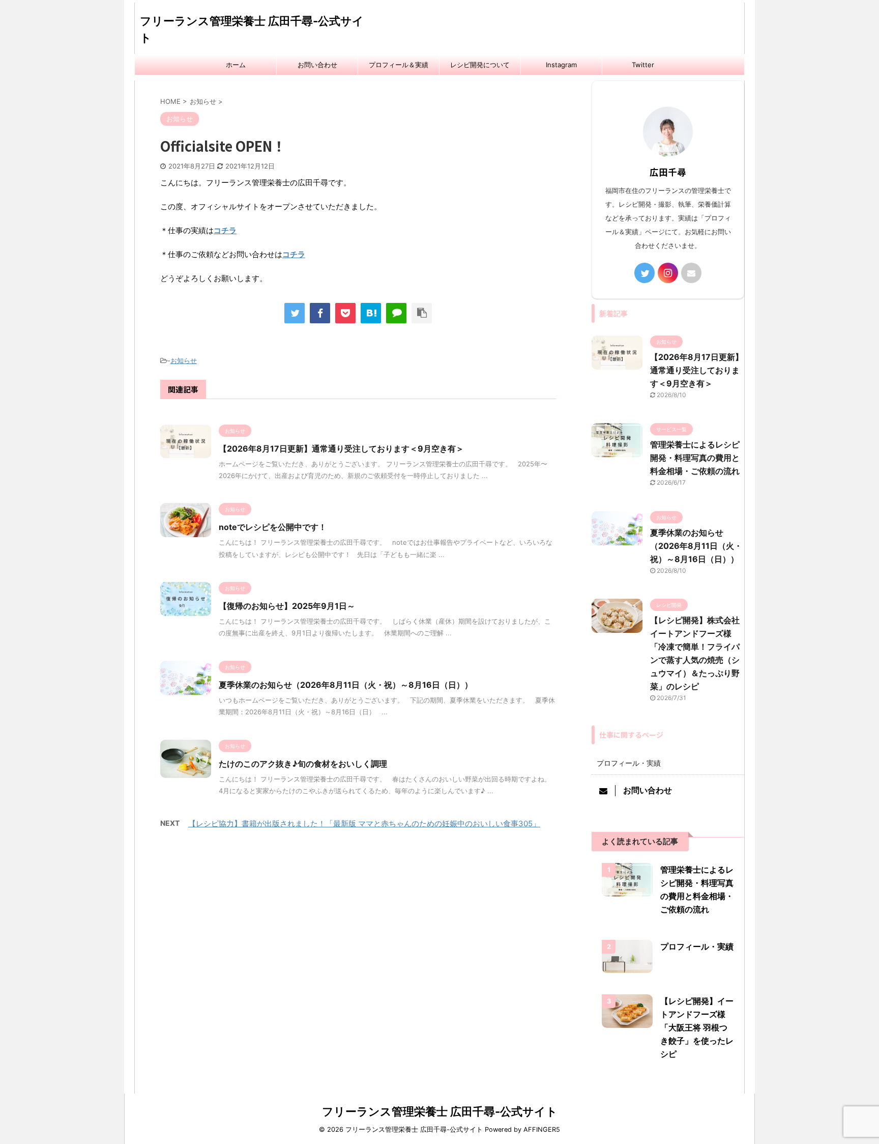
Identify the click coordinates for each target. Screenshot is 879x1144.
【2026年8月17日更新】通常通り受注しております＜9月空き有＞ (341, 448)
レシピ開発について (480, 65)
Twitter (643, 65)
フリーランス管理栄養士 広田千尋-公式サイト (440, 1111)
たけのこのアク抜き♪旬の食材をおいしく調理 (303, 764)
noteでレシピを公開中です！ (273, 527)
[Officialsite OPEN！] (371, 313)
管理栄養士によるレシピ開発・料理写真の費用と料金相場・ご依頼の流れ (695, 457)
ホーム (236, 65)
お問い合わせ (317, 65)
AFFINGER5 (541, 1129)
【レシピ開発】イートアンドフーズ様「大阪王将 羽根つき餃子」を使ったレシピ (697, 1027)
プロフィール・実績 (629, 763)
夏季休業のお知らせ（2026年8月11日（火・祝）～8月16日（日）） (346, 685)
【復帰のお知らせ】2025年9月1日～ (287, 606)
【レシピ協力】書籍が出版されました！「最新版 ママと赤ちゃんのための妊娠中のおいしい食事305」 (364, 823)
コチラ (225, 230)
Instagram (561, 65)
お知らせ (183, 360)
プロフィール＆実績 (398, 65)
